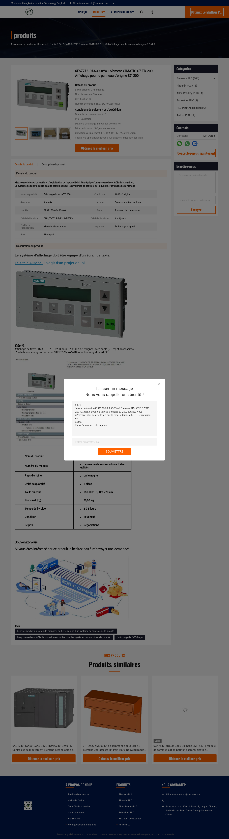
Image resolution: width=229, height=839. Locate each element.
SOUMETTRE (114, 451)
